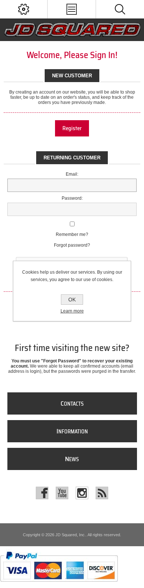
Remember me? (72, 234)
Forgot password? (72, 245)
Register (72, 128)
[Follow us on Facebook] (42, 493)
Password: (72, 198)
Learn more (72, 311)
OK (72, 300)
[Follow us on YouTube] (62, 493)
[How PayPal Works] (59, 585)
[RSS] (102, 493)
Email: (72, 174)
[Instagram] (82, 493)
